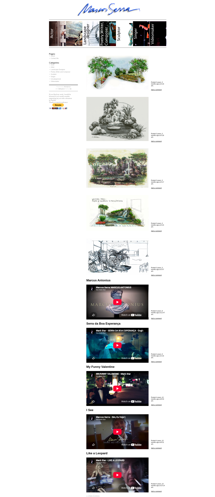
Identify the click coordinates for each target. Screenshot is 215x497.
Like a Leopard (97, 453)
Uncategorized (56, 79)
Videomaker (55, 81)
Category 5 (124, 33)
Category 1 (57, 33)
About (53, 56)
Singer (53, 77)
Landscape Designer (58, 69)
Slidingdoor (61, 89)
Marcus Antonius (98, 280)
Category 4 (107, 33)
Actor (52, 65)
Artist (52, 67)
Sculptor (53, 74)
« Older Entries (93, 496)
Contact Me (55, 58)
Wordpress (67, 86)
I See (89, 410)
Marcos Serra (107, 9)
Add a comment (156, 90)
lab (70, 89)
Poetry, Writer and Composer (60, 72)
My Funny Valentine (100, 366)
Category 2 (74, 33)
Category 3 (91, 33)
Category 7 (158, 33)
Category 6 (141, 33)
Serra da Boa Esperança (103, 323)
